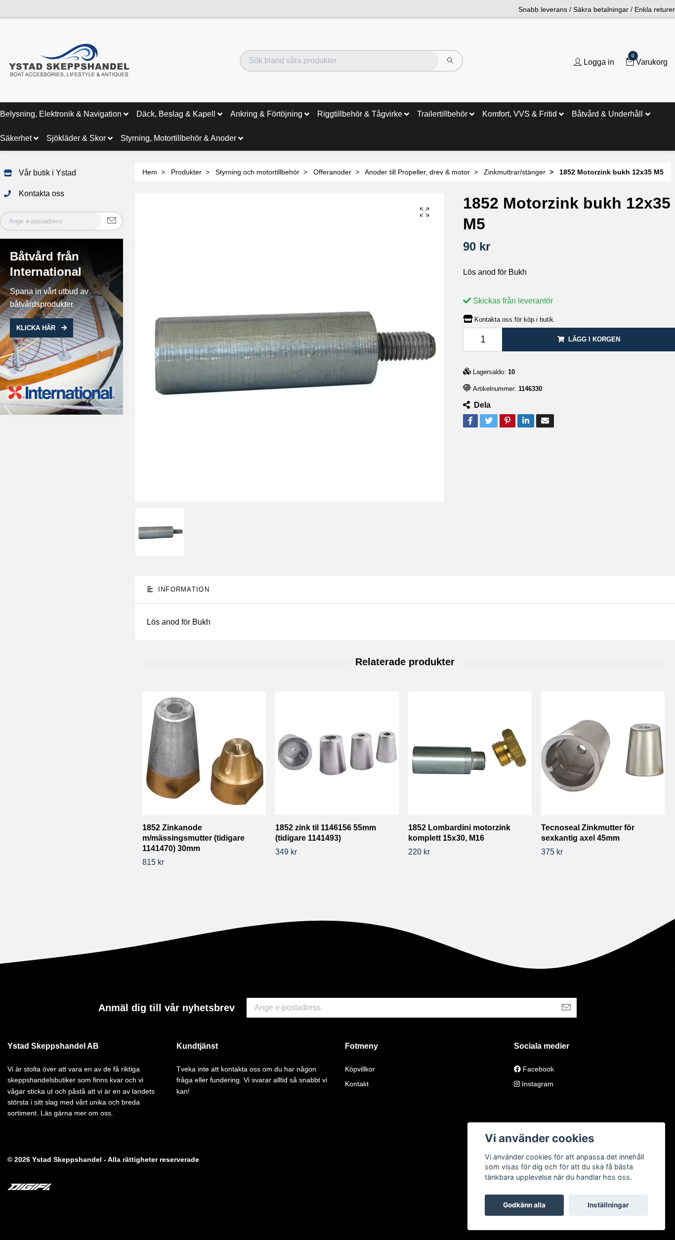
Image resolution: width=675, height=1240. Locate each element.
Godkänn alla (524, 1205)
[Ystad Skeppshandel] (69, 61)
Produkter (186, 172)
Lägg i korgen (594, 339)
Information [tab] (182, 589)
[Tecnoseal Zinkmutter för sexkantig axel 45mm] (604, 753)
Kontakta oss (41, 193)
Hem (149, 172)
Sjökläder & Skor (76, 138)
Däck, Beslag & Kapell (175, 114)
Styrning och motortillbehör (257, 172)
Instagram (536, 1084)
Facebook (537, 1069)
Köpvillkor (360, 1069)
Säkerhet (16, 138)
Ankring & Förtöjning (266, 114)
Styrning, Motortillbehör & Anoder (178, 138)
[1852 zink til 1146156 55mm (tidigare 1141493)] (338, 753)
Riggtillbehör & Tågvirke (359, 114)
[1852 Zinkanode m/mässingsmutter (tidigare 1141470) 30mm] (205, 753)
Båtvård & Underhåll (607, 114)
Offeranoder (332, 172)
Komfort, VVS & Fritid (519, 114)
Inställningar (608, 1205)
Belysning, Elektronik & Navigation (61, 114)
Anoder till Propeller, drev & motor (417, 172)
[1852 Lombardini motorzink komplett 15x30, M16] (471, 753)
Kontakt (357, 1084)
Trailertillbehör (442, 114)
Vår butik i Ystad (47, 173)
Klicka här (36, 328)
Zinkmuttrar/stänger (515, 172)
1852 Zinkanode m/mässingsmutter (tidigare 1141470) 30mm (193, 838)
